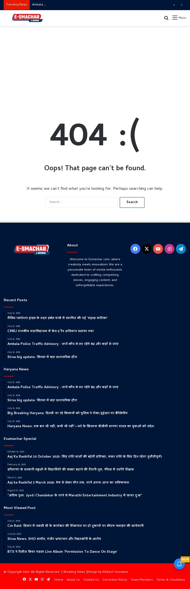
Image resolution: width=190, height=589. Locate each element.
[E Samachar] (27, 18)
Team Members (142, 580)
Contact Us (91, 580)
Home (59, 580)
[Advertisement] (95, 65)
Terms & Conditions (170, 580)
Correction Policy (114, 580)
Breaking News (74, 572)
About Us (73, 580)
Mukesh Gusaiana (115, 572)
